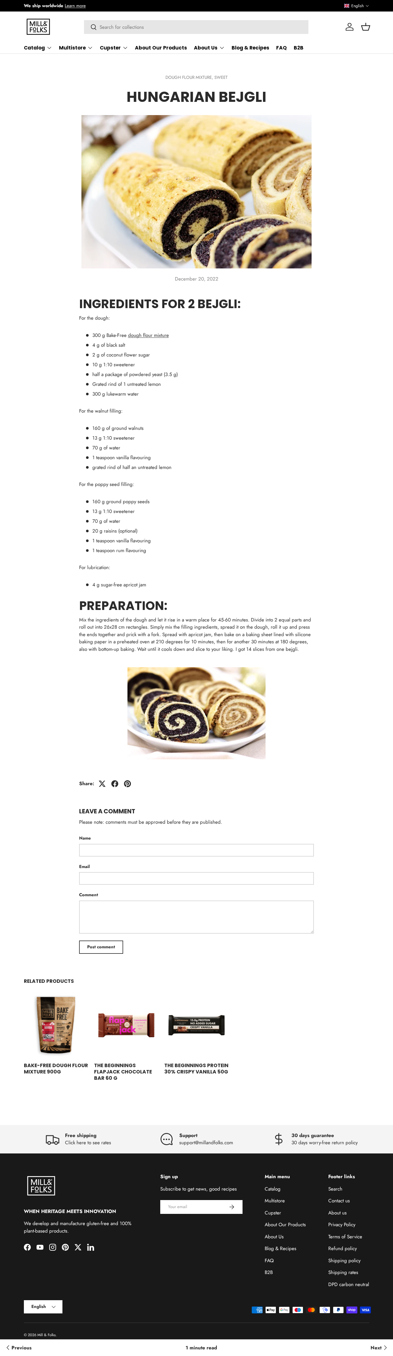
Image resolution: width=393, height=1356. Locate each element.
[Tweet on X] (102, 783)
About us (337, 1212)
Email (84, 866)
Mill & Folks (46, 1335)
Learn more (75, 6)
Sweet (221, 77)
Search (335, 1188)
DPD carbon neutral (348, 1284)
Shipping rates (343, 1272)
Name (85, 838)
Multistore (72, 47)
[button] (356, 5)
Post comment (101, 947)
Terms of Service (345, 1236)
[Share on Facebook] (114, 783)
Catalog (34, 47)
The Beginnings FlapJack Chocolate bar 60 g (123, 1071)
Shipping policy (344, 1260)
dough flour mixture (148, 335)
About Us (206, 47)
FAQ (281, 47)
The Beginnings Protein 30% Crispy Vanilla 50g (196, 1068)
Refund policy (342, 1248)
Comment (88, 895)
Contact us (339, 1200)
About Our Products (161, 47)
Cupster (110, 47)
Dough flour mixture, (189, 77)
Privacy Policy (341, 1224)
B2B (299, 47)
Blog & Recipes (250, 47)
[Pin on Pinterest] (127, 783)
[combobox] (196, 27)
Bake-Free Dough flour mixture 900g (56, 1068)
